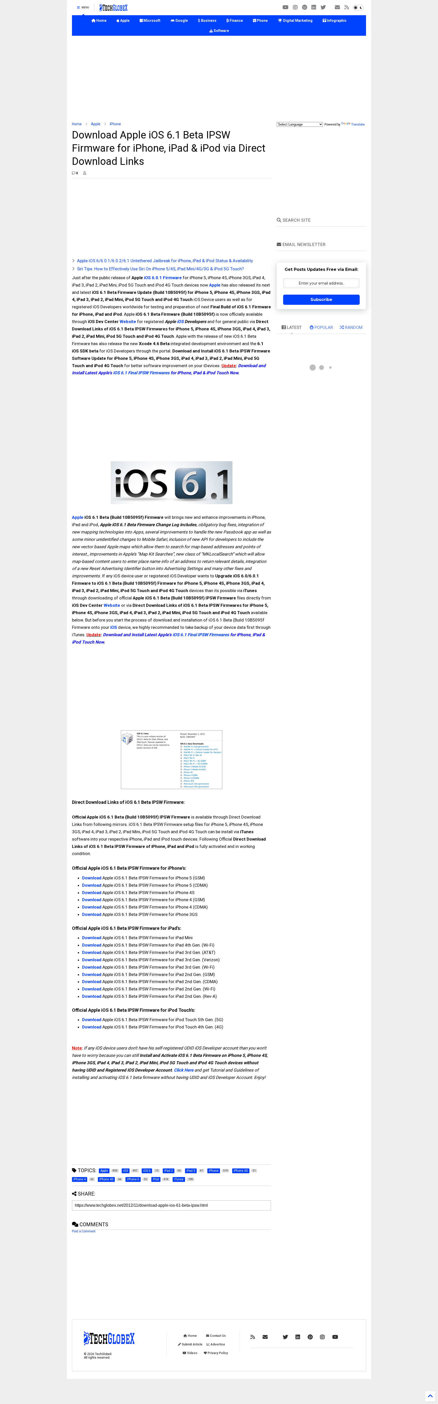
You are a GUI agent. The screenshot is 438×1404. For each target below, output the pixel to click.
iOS (180, 321)
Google (181, 21)
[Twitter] (323, 7)
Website (128, 321)
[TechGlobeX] (113, 9)
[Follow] (337, 7)
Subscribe (321, 299)
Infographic (336, 21)
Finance (236, 21)
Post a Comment (84, 1231)
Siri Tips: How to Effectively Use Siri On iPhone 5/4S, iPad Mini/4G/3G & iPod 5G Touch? (160, 268)
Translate (358, 124)
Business (208, 21)
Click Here (183, 1070)
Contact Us (217, 1336)
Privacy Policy (217, 1353)
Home (101, 21)
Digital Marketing (297, 21)
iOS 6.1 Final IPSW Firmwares (141, 372)
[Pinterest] (304, 7)
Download (91, 877)
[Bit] (285, 7)
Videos (191, 1353)
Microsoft (151, 21)
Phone (262, 21)
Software (221, 31)
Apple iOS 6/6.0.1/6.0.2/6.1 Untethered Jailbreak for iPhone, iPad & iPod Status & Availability (165, 260)
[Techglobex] (346, 7)
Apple (124, 21)
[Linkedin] (314, 7)
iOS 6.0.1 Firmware (163, 277)
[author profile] (84, 173)
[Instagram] (295, 7)
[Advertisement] (219, 78)
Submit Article (192, 1344)
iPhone (115, 124)
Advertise (217, 1344)
